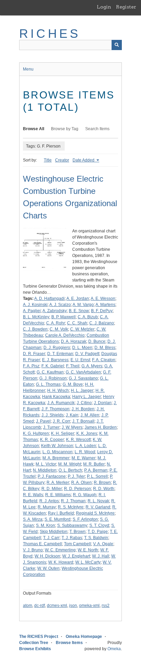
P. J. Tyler (76, 476)
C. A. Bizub (88, 317)
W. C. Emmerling (60, 550)
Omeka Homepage (84, 636)
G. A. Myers (91, 366)
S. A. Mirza (32, 519)
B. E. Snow (79, 310)
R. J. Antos (49, 501)
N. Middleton (44, 470)
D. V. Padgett (87, 353)
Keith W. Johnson (57, 445)
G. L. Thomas (48, 384)
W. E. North (88, 550)
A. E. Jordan (77, 298)
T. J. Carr (51, 537)
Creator (62, 160)
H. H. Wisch (58, 390)
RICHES (49, 34)
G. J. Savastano (83, 378)
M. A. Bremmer (55, 458)
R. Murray (47, 507)
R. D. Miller (51, 488)
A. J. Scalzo (60, 304)
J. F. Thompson (55, 409)
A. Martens (105, 304)
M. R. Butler (94, 464)
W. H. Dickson (47, 556)
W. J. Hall (100, 556)
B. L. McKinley (36, 317)
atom (27, 605)
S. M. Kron (45, 525)
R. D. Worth (103, 488)
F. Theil (72, 366)
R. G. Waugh (85, 494)
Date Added (84, 160)
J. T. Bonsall (83, 421)
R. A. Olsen (81, 482)
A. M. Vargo (83, 304)
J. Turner (51, 427)
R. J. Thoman (73, 501)
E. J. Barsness (55, 359)
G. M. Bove (73, 384)
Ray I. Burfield (61, 513)
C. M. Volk (59, 329)
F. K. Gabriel (52, 366)
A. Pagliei (32, 310)
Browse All (33, 128)
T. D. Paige (98, 531)
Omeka (114, 648)
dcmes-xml (57, 605)
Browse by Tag (64, 128)
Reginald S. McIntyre (95, 513)
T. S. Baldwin (96, 537)
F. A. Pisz (31, 366)
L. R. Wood (85, 451)
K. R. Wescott (78, 439)
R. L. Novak (98, 501)
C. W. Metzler (82, 329)
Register (126, 7)
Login (104, 7)
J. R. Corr (61, 421)
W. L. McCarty (88, 562)
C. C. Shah (77, 323)
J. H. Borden (83, 409)
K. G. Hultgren (36, 433)
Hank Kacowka (56, 396)
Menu (28, 69)
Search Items (97, 128)
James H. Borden (101, 427)
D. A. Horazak (73, 341)
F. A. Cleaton (103, 359)
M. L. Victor (46, 464)
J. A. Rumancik (61, 402)
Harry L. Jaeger (86, 396)
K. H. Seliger (62, 433)
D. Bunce (96, 341)
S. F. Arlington (85, 519)
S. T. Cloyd (99, 525)
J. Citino (84, 402)
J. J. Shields (52, 415)
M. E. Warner (83, 458)
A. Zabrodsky (54, 310)
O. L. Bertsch (70, 470)
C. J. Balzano (101, 323)
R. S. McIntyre (71, 507)
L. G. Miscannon (57, 451)
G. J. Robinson (53, 378)
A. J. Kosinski (35, 304)
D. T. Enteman (60, 353)
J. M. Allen (89, 415)
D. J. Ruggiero (56, 347)
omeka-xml (89, 605)
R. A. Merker (58, 482)
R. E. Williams (58, 494)
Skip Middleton (53, 531)
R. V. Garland (98, 507)
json (73, 605)
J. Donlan (103, 402)
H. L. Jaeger (82, 390)
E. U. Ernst (80, 359)
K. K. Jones (86, 433)
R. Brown (102, 482)
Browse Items (69, 642)
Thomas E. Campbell (42, 543)
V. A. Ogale (103, 543)
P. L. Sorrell (97, 476)
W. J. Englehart (76, 556)
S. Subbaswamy (72, 525)
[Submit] (117, 45)
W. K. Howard (60, 562)
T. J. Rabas (72, 537)
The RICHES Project (38, 636)
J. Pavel (43, 421)
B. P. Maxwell (63, 317)
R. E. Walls (33, 494)
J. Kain (72, 415)
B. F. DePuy (102, 310)
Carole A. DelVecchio (65, 335)
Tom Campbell (77, 543)
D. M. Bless (104, 347)
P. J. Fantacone (52, 476)
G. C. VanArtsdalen (83, 372)
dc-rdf (39, 605)
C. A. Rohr (55, 323)
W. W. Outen (48, 568)
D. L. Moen (82, 347)
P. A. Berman (95, 470)
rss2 (106, 605)
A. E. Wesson (103, 298)
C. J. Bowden (35, 329)
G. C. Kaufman (50, 372)
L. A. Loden (85, 445)
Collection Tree (33, 642)
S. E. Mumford (57, 519)
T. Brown (77, 531)
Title (48, 160)
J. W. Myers (72, 427)
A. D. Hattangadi (49, 298)
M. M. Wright (69, 464)
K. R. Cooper (52, 439)
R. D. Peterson (77, 488)
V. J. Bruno (33, 550)
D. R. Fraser (34, 353)
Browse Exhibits (35, 648)
